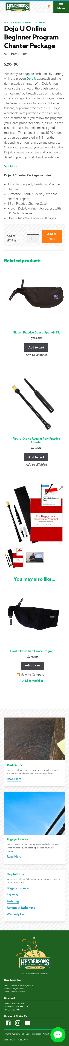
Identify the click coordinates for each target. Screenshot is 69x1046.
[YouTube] (27, 1025)
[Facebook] (8, 1025)
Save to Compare (32, 674)
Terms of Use (9, 1039)
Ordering (13, 901)
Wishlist (46, 1034)
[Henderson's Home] (34, 953)
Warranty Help (16, 914)
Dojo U (31, 78)
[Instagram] (18, 1025)
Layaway (12, 894)
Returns (7, 1034)
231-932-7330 (22, 1006)
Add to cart (32, 665)
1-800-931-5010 (17, 1003)
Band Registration (33, 1034)
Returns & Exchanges (21, 907)
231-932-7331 (14, 1009)
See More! (11, 166)
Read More (14, 779)
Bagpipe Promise (18, 888)
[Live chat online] (57, 1034)
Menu (61, 8)
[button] (32, 681)
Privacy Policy (22, 1039)
